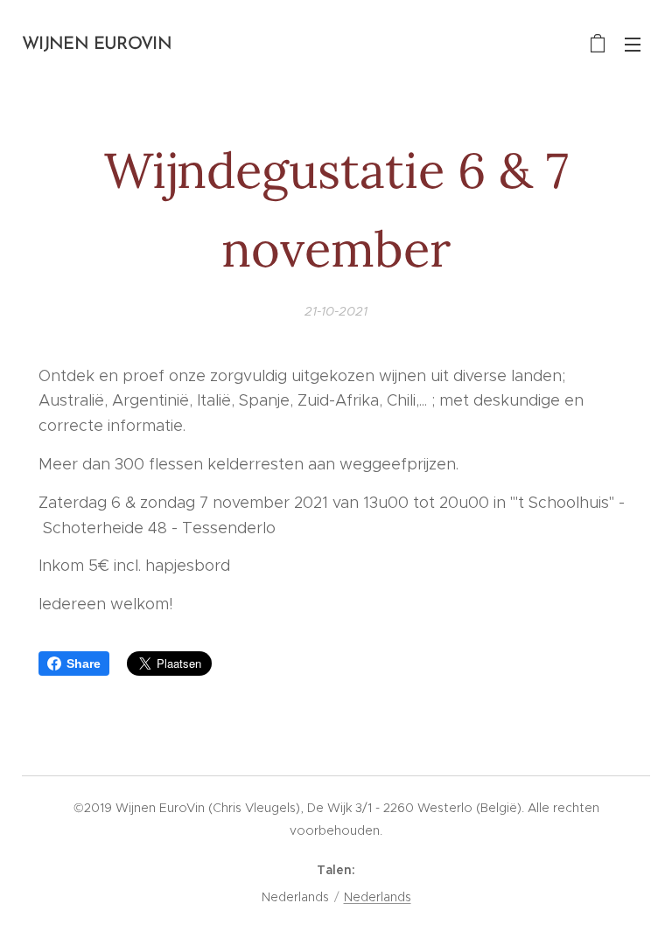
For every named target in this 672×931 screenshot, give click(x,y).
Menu (632, 43)
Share (83, 663)
